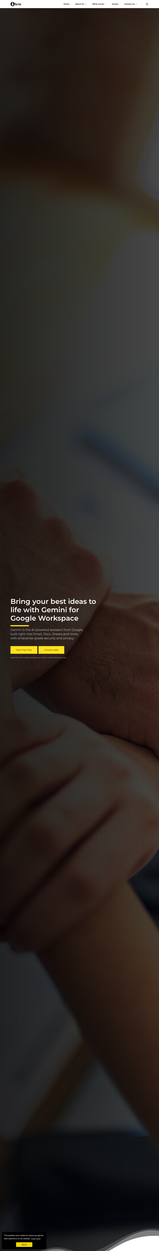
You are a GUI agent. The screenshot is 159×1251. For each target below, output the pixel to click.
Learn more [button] (36, 1239)
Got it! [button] (24, 1245)
